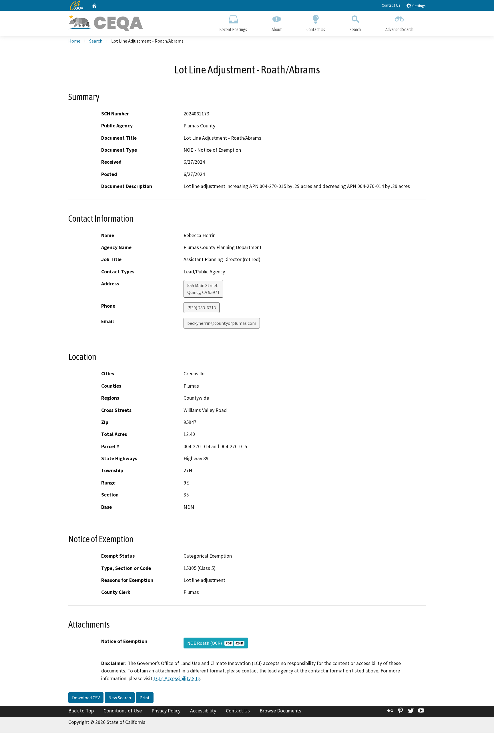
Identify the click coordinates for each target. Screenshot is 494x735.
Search (355, 29)
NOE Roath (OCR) (215, 643)
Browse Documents (280, 711)
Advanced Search (399, 29)
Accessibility (203, 711)
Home (74, 41)
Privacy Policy (166, 711)
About (277, 29)
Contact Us (391, 5)
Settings (418, 5)
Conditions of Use (122, 711)
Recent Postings (233, 29)
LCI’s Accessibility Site (177, 678)
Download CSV (86, 697)
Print (145, 697)
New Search (119, 697)
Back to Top (81, 711)
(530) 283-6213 (201, 308)
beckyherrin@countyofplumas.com (221, 323)
